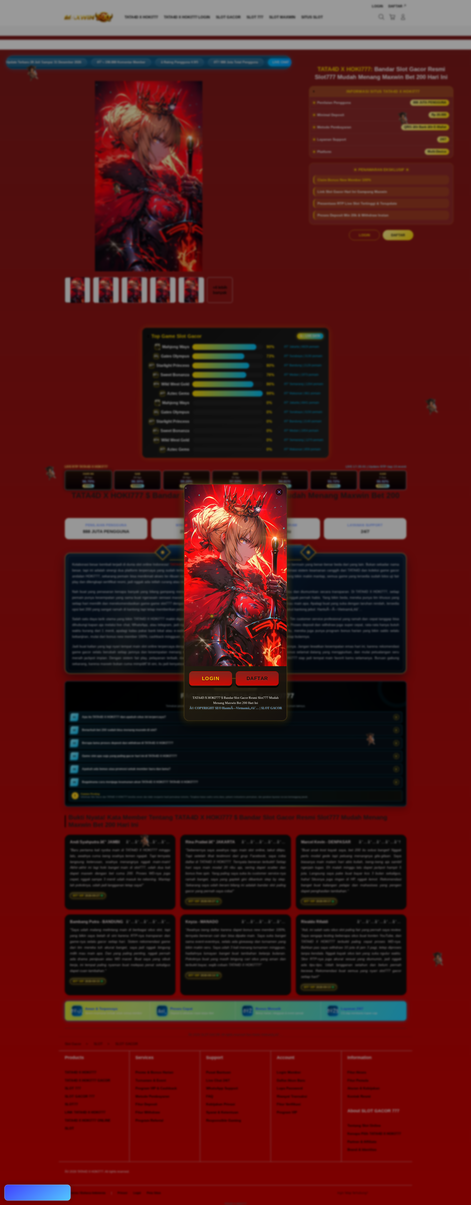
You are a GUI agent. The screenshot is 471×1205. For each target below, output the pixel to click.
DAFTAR (257, 678)
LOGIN (211, 678)
